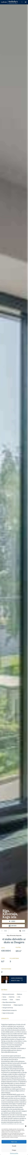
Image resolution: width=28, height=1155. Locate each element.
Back (5, 930)
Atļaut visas (14, 1141)
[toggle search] (22, 2)
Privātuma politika (14, 1153)
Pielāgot (14, 1150)
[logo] (9, 2)
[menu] (26, 2)
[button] (25, 1126)
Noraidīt (14, 1146)
